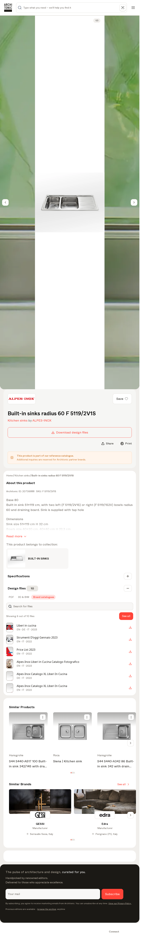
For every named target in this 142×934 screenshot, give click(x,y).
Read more (14, 536)
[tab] (11, 597)
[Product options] (43, 717)
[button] (71, 772)
